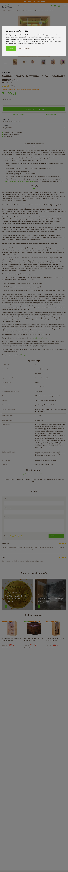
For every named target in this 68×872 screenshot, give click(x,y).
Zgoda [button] (11, 49)
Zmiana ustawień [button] (24, 49)
